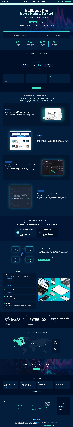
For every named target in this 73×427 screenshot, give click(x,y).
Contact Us (59, 413)
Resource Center (64, 412)
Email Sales (60, 401)
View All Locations (47, 407)
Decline (54, 425)
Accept (47, 425)
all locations (55, 350)
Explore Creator (8, 119)
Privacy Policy (37, 422)
